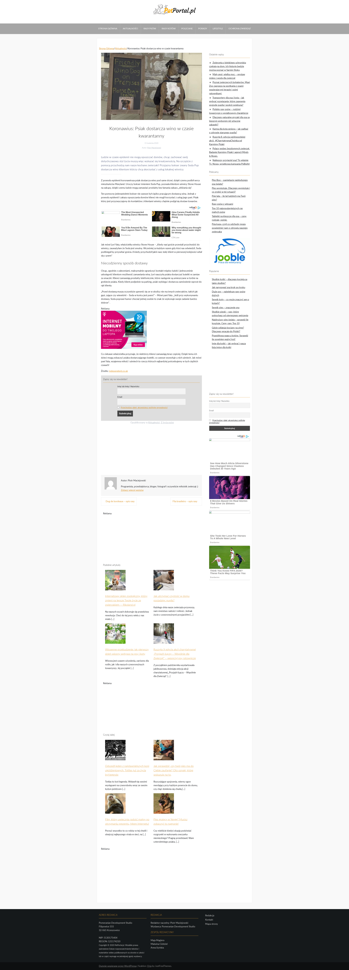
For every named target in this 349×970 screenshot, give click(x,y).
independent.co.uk (118, 371)
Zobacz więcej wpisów (132, 490)
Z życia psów (167, 422)
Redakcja (209, 915)
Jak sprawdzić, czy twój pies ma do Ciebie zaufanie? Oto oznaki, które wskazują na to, (174, 770)
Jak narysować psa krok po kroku (228, 287)
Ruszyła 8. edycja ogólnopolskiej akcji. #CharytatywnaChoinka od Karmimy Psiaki (227, 141)
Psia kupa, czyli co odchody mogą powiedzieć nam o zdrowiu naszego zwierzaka (230, 228)
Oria (149, 966)
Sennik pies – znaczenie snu (225, 307)
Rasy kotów (169, 29)
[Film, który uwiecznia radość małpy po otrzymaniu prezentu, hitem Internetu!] (115, 812)
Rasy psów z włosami (222, 204)
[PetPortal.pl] (174, 15)
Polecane (187, 29)
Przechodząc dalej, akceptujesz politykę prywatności (144, 408)
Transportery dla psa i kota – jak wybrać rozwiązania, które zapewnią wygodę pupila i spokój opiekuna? (227, 101)
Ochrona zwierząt (239, 29)
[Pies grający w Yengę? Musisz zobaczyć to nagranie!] (164, 812)
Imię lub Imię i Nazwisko (128, 387)
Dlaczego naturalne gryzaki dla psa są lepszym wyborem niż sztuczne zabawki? (229, 121)
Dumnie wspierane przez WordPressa (117, 966)
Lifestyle (218, 29)
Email (119, 397)
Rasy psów (150, 29)
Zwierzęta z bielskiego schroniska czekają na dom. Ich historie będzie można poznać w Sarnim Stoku (227, 66)
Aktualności (130, 29)
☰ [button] (1, 21)
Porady (202, 29)
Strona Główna (107, 29)
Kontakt (209, 920)
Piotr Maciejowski (154, 148)
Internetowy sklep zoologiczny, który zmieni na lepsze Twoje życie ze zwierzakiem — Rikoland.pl (126, 600)
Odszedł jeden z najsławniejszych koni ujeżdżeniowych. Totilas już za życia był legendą (127, 770)
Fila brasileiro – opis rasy (185, 501)
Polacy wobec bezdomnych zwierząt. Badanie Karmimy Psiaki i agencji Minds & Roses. (229, 152)
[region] (151, 450)
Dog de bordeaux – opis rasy (120, 501)
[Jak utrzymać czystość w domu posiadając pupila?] (164, 589)
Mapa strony (211, 924)
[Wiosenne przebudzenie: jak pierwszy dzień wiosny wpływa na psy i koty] (115, 642)
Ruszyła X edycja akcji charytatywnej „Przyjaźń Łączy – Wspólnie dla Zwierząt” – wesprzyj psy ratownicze (175, 654)
